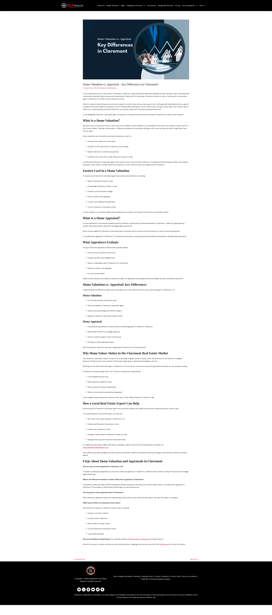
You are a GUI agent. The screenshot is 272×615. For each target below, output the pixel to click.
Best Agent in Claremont (140, 539)
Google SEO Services (165, 5)
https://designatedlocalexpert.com (95, 447)
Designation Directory (135, 5)
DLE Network (164, 544)
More (201, 5)
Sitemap (137, 576)
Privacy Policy (175, 576)
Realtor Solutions (112, 5)
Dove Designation (188, 5)
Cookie (157, 576)
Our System (151, 5)
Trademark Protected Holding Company (155, 579)
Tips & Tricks (89, 88)
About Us (101, 5)
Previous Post (78, 559)
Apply (123, 5)
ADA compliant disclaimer (122, 576)
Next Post (195, 559)
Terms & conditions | (190, 576)
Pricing (177, 5)
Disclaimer (165, 576)
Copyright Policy (147, 576)
